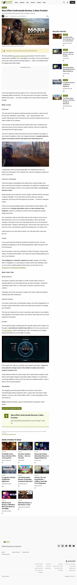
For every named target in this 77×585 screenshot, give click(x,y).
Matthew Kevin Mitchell (24, 507)
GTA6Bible (40, 572)
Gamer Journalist (39, 568)
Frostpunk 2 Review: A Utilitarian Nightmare (9, 479)
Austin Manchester (22, 483)
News (16, 2)
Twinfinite (48, 564)
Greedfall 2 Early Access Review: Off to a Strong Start (9, 456)
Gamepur (60, 564)
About (3, 552)
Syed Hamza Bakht (6, 511)
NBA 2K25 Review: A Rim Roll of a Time (25, 504)
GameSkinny (48, 568)
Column (39, 2)
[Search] (64, 2)
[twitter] (66, 545)
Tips (27, 2)
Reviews (22, 2)
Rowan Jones (38, 460)
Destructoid (72, 566)
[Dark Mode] (67, 2)
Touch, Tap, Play (39, 570)
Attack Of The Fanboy (70, 564)
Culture (33, 2)
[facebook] (70, 545)
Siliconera (48, 566)
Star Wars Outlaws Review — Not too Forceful (24, 456)
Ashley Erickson (38, 485)
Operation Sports (59, 568)
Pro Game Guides (39, 564)
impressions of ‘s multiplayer (14, 267)
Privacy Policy (25, 552)
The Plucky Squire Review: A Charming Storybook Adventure (25, 479)
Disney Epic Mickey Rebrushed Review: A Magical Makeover (42, 456)
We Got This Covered (58, 566)
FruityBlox (60, 570)
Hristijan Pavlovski (6, 483)
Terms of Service (16, 552)
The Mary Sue (72, 568)
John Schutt (21, 460)
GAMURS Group (72, 576)
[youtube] (73, 545)
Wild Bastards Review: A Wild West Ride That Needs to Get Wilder (8, 505)
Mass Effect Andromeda (20, 56)
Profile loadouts (7, 330)
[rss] (58, 545)
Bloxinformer (72, 570)
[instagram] (62, 545)
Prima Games (39, 566)
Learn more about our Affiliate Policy (9, 434)
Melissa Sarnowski (6, 460)
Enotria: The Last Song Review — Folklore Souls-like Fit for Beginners (41, 480)
